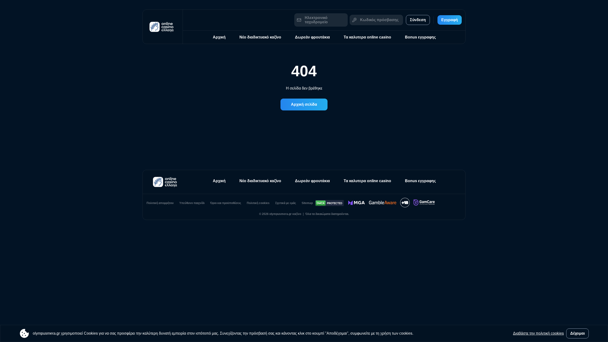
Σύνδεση (418, 20)
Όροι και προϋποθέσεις (225, 203)
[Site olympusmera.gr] (162, 27)
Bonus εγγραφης (420, 37)
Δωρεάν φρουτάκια (312, 37)
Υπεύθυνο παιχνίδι (191, 203)
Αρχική (219, 37)
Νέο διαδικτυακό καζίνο (260, 37)
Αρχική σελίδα (304, 104)
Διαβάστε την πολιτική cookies (538, 333)
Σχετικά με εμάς (285, 203)
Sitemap (307, 203)
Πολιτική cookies (258, 203)
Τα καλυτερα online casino (367, 37)
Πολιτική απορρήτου (160, 203)
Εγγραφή (449, 20)
